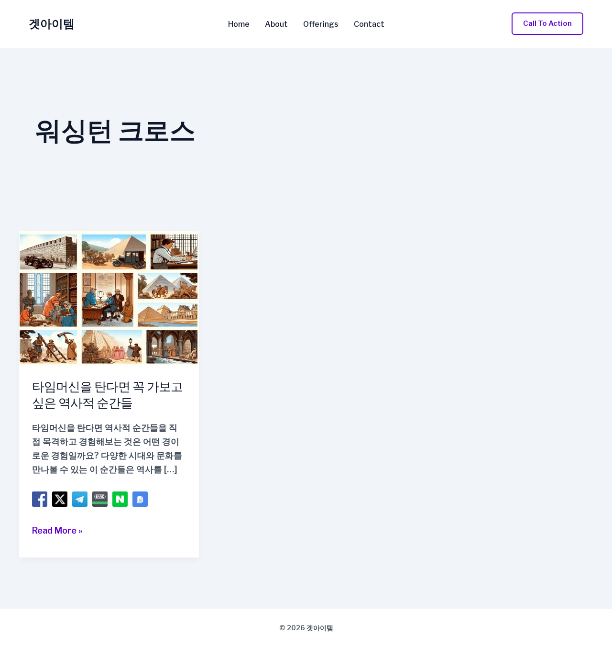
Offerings (321, 24)
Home (239, 24)
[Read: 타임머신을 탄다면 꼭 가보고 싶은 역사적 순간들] (109, 297)
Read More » (57, 531)
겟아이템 (52, 24)
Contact (369, 24)
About (276, 24)
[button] (547, 23)
